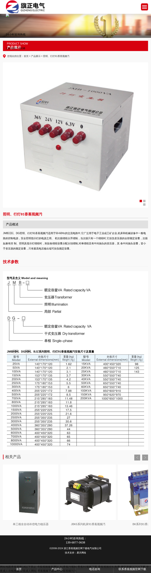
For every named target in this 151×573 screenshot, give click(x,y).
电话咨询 (94, 569)
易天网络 (81, 552)
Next (145, 457)
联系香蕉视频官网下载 (132, 569)
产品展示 (36, 56)
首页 (26, 56)
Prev (137, 457)
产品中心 (56, 569)
